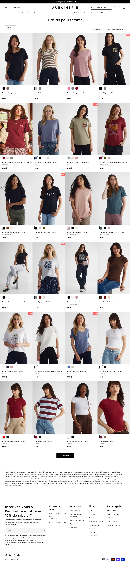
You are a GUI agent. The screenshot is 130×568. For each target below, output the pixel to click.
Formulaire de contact (57, 522)
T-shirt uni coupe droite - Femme (77, 93)
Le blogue (73, 528)
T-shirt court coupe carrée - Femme (46, 162)
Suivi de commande (113, 514)
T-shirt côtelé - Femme (107, 441)
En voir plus (65, 455)
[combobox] (103, 7)
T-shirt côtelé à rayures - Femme (45, 93)
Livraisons (92, 514)
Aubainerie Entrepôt (77, 520)
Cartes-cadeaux (112, 518)
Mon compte (111, 510)
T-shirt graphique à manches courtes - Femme (16, 162)
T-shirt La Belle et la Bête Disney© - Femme (49, 371)
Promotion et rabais (95, 525)
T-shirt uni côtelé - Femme (108, 302)
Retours (91, 518)
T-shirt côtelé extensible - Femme (77, 441)
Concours (92, 529)
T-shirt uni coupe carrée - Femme (77, 232)
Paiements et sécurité (96, 521)
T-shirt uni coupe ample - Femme (12, 93)
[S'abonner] (44, 531)
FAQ (90, 510)
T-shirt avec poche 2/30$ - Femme (78, 162)
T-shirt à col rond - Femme (43, 441)
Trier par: (107, 30)
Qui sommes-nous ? (77, 510)
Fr (6, 8)
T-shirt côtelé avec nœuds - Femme (111, 371)
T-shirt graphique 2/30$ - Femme (45, 232)
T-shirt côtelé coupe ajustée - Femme (14, 232)
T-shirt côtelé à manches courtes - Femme (15, 302)
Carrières (73, 524)
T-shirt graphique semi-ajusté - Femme (112, 232)
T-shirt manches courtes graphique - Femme (114, 162)
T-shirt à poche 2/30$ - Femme (109, 93)
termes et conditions (19, 540)
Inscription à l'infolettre (114, 525)
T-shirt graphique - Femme (75, 302)
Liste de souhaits (112, 521)
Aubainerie (14, 560)
